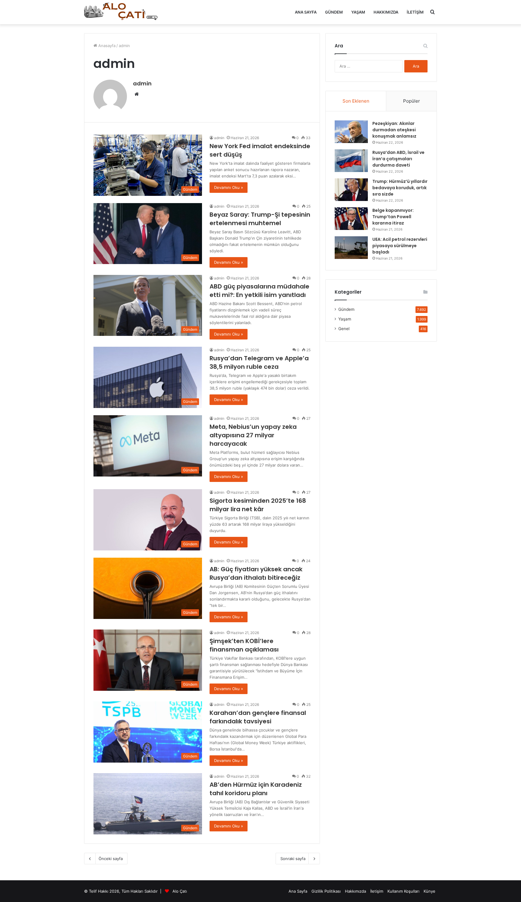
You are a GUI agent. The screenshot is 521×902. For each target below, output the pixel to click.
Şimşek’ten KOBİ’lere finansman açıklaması (244, 645)
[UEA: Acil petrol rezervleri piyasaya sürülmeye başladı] (351, 247)
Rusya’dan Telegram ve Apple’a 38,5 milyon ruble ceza (259, 362)
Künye (429, 891)
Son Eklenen (356, 101)
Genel (343, 328)
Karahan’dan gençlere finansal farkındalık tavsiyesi (258, 717)
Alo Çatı (179, 891)
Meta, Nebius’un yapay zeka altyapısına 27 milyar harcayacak (253, 435)
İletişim (415, 12)
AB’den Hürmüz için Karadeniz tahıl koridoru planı (256, 788)
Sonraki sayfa (292, 858)
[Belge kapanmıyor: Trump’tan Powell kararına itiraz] (351, 218)
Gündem (334, 12)
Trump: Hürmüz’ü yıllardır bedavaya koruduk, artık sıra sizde (400, 187)
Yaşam (358, 12)
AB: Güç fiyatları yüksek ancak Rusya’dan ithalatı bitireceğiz (256, 573)
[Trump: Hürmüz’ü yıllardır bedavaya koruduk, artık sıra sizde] (351, 189)
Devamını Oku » (228, 187)
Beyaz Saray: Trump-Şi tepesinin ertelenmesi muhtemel (260, 218)
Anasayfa (106, 45)
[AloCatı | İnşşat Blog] (121, 12)
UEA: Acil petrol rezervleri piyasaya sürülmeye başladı (399, 245)
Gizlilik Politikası (326, 891)
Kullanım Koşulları (403, 891)
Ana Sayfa (306, 12)
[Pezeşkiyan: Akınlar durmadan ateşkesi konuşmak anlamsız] (351, 131)
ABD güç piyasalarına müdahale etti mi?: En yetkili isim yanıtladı (259, 290)
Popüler (411, 101)
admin (142, 83)
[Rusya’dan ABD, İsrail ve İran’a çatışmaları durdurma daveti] (351, 160)
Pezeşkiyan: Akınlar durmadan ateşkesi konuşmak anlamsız (394, 129)
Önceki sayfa (111, 858)
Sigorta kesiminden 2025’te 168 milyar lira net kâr (258, 504)
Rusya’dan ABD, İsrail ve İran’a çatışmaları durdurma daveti (398, 158)
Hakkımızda (386, 12)
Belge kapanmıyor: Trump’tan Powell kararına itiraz (393, 216)
